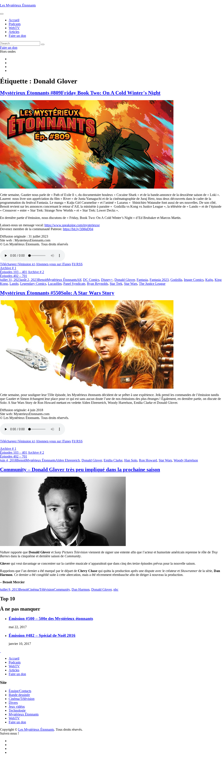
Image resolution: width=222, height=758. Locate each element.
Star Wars (130, 283)
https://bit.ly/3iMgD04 (78, 229)
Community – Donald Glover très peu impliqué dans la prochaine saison (80, 469)
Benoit (42, 280)
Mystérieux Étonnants (62, 280)
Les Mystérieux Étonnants (18, 5)
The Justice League (152, 283)
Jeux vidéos (17, 706)
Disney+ (107, 280)
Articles (14, 670)
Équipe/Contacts (20, 691)
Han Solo (130, 460)
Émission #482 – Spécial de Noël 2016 (42, 635)
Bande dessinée (19, 695)
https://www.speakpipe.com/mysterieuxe (72, 225)
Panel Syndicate (74, 283)
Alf (79, 280)
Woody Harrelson (186, 460)
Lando (14, 283)
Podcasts (15, 662)
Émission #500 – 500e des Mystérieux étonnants (51, 618)
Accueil (14, 658)
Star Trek (116, 283)
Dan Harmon (81, 589)
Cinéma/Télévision (41, 589)
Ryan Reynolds (97, 283)
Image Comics (194, 280)
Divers (13, 702)
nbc (115, 589)
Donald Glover (124, 280)
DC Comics (91, 280)
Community (62, 589)
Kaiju (209, 280)
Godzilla (176, 280)
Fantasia (142, 280)
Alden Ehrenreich (68, 460)
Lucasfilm (55, 283)
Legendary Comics (33, 283)
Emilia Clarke (113, 460)
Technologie (17, 710)
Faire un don (17, 674)
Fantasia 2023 (159, 280)
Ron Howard (148, 460)
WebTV (14, 666)
